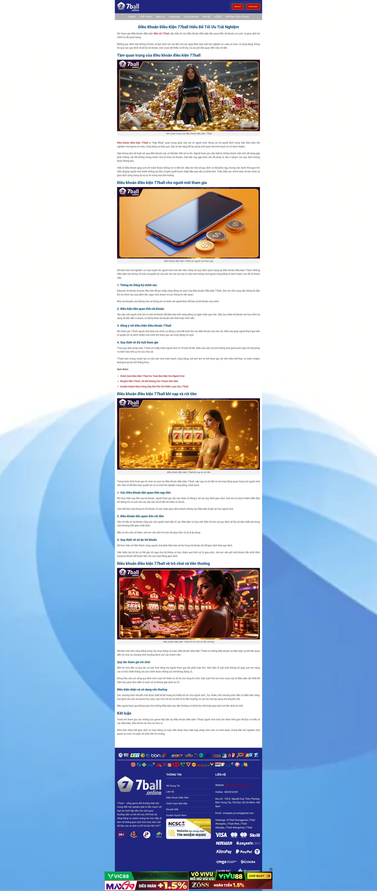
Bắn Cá (160, 16)
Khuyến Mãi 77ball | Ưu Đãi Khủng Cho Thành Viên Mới (149, 381)
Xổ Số (217, 16)
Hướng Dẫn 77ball (237, 16)
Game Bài (174, 16)
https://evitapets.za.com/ (238, 785)
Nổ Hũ (207, 16)
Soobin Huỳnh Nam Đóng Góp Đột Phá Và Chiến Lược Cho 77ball (154, 386)
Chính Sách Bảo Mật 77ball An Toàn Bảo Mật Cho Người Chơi (152, 376)
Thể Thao (146, 16)
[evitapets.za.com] (132, 6)
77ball (131, 16)
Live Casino (191, 16)
